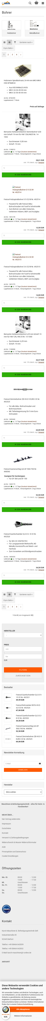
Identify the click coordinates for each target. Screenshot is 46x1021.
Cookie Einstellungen (10, 856)
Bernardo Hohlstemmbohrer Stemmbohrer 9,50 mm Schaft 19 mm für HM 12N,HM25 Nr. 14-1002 (22, 134)
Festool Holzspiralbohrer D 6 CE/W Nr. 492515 (22, 267)
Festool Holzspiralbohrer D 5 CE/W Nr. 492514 (22, 199)
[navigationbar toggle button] (43, 3)
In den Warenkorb (23, 175)
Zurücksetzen (23, 676)
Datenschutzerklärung (25, 1004)
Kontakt (5, 833)
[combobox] (26, 42)
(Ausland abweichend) (29, 152)
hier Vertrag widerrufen (11, 819)
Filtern (23, 670)
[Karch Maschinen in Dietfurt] (5, 3)
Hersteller (9, 631)
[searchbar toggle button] (30, 3)
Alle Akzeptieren (23, 1009)
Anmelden (23, 770)
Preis (6, 645)
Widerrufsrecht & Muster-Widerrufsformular (19, 842)
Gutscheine (6, 828)
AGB (3, 847)
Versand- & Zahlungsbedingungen (15, 838)
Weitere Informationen (23, 1016)
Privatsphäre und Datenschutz (14, 852)
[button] (4, 42)
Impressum (6, 824)
